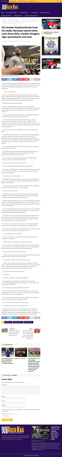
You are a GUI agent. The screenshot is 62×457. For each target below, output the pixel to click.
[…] (43, 450)
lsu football (28, 322)
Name (3, 396)
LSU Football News (11, 12)
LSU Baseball (34, 12)
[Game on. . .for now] (21, 352)
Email (3, 401)
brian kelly (8, 322)
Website (4, 405)
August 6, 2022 (7, 41)
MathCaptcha (7, 415)
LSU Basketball (24, 12)
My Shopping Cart (32, 1)
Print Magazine (4, 1)
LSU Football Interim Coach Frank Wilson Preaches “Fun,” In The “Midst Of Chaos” (7, 361)
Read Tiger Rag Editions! (31, 15)
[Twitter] (60, 1)
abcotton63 (16, 41)
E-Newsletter (13, 1)
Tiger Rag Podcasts (6, 15)
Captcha (4, 414)
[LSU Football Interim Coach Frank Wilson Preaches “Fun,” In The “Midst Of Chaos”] (8, 352)
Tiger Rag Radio (18, 15)
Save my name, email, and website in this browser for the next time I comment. (21, 410)
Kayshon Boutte (18, 322)
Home (2, 12)
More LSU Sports (44, 12)
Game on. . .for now (20, 358)
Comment (4, 385)
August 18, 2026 (37, 441)
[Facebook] (57, 1)
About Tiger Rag (21, 1)
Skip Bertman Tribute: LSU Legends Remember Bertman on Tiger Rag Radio (55, 433)
